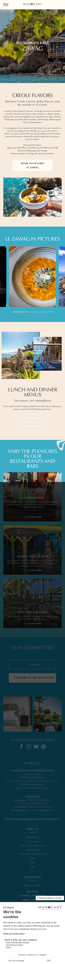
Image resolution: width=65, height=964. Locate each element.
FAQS (33, 832)
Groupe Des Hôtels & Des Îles (32, 854)
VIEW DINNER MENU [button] (32, 426)
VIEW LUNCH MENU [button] (32, 418)
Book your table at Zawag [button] (32, 165)
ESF (32, 866)
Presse (33, 858)
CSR (32, 862)
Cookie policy (32, 849)
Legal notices (32, 837)
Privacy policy (32, 841)
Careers (32, 880)
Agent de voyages (32, 885)
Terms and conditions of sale (32, 845)
